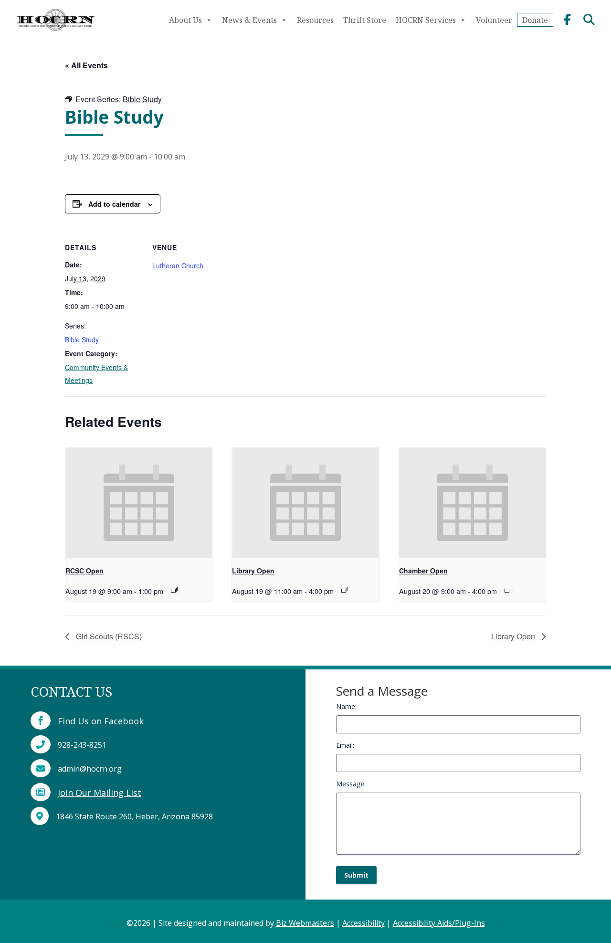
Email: (345, 745)
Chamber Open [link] (423, 570)
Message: (351, 783)
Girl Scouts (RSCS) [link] (108, 636)
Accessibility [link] (363, 923)
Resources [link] (315, 20)
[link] (55, 33)
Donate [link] (535, 20)
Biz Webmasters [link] (305, 923)
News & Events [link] (249, 20)
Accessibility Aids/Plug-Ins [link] (439, 923)
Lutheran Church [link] (177, 265)
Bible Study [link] (82, 339)
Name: (346, 706)
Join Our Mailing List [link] (99, 792)
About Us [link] (185, 20)
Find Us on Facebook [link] (101, 721)
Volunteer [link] (494, 20)
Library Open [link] (253, 570)
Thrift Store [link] (364, 20)
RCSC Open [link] (84, 570)
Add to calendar (114, 204)
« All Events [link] (86, 65)
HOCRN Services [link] (426, 20)
